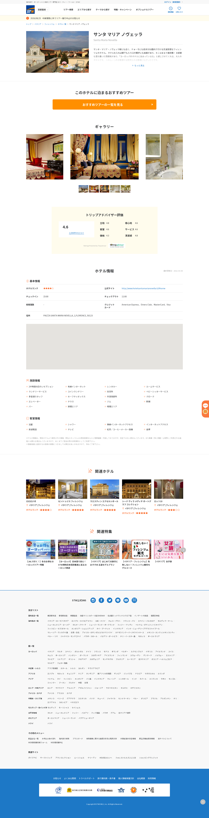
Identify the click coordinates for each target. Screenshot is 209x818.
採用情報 (152, 778)
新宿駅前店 (63, 615)
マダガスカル (150, 673)
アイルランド (160, 651)
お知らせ (57, 778)
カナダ (69, 693)
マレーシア (111, 679)
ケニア (80, 673)
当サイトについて (165, 738)
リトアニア (61, 659)
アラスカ (60, 693)
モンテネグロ (108, 659)
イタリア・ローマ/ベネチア (58, 621)
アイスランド (109, 655)
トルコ (72, 668)
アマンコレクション (63, 757)
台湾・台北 (75, 632)
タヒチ (50, 713)
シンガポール (124, 679)
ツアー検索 (68, 9)
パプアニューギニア (86, 718)
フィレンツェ (49, 24)
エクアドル (51, 702)
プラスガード (78, 738)
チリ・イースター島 (127, 636)
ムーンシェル (79, 757)
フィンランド (122, 655)
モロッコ (141, 636)
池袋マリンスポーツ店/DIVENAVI (92, 615)
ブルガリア (120, 659)
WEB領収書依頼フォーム (37, 742)
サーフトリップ (46, 757)
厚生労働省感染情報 (147, 738)
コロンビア (63, 702)
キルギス (124, 688)
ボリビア (144, 698)
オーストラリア (154, 636)
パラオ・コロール (90, 636)
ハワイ (50, 723)
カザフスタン (135, 688)
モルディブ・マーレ (165, 621)
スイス (170, 651)
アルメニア (71, 688)
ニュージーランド (69, 718)
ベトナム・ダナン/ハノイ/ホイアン (149, 624)
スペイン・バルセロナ (146, 621)
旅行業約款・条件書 (106, 778)
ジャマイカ (111, 698)
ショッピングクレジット (148, 757)
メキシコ (50, 698)
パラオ (105, 713)
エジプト (50, 673)
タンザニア (90, 673)
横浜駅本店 (51, 615)
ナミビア (138, 673)
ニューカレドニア (62, 713)
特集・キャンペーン (123, 9)
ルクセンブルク (137, 651)
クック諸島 (95, 713)
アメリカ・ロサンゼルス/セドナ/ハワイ (97, 632)
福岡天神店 (155, 615)
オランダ (115, 651)
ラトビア (50, 659)
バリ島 (88, 679)
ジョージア (99, 688)
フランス (97, 651)
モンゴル (172, 679)
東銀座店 (73, 615)
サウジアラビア (94, 668)
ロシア (50, 688)
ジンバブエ (128, 673)
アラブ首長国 (52, 668)
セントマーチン (124, 698)
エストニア (170, 655)
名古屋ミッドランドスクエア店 (120, 615)
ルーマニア (131, 659)
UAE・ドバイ (100, 621)
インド (134, 679)
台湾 (86, 682)
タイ (59, 679)
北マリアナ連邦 (124, 713)
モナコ (106, 651)
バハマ (92, 698)
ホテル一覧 (62, 24)
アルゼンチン (165, 698)
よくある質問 (70, 778)
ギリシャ (72, 659)
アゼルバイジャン (85, 688)
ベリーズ (60, 698)
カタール (64, 668)
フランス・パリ (129, 621)
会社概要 (141, 778)
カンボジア (79, 679)
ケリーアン (92, 757)
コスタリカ (82, 698)
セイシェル (76, 707)
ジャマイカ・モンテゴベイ (71, 636)
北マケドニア (143, 659)
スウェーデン (135, 655)
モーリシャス (64, 707)
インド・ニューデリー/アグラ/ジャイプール (143, 628)
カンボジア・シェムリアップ (83, 628)
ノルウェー (159, 655)
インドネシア (118, 628)
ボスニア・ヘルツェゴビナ (162, 659)
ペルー (135, 698)
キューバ (100, 698)
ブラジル (154, 698)
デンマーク (147, 655)
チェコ (50, 655)
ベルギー (124, 651)
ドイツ (88, 651)
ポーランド (84, 655)
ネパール (143, 679)
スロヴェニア (95, 659)
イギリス (149, 651)
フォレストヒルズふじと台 (125, 757)
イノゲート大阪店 (141, 615)
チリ (175, 698)
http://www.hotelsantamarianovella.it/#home (143, 288)
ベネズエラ (74, 702)
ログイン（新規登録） (172, 2)
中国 (80, 682)
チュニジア (71, 673)
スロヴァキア (96, 655)
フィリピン (67, 679)
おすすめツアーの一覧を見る (102, 104)
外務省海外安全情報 (128, 738)
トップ (28, 24)
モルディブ (51, 707)
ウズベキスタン (112, 688)
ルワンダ (161, 673)
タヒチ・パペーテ (79, 624)
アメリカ (50, 693)
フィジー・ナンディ (125, 624)
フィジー (75, 713)
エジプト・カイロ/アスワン (82, 621)
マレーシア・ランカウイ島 (57, 632)
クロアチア (82, 659)
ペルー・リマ (52, 636)
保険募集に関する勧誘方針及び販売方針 (101, 738)
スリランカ (153, 679)
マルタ (59, 651)
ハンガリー (72, 655)
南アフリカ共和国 (104, 673)
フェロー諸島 (62, 663)
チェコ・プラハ (114, 621)
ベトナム (50, 679)
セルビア (50, 663)
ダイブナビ (32, 757)
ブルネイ (72, 682)
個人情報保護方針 (126, 778)
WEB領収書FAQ (57, 742)
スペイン (68, 651)
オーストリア (60, 655)
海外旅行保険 (64, 738)
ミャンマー (51, 682)
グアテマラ (71, 698)
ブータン (62, 682)
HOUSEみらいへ (106, 757)
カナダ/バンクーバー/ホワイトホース (129, 632)
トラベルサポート (87, 778)
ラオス (163, 679)
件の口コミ (76, 233)
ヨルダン (81, 668)
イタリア (37, 24)
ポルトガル (79, 651)
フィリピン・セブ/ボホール (58, 628)
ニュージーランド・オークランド (102, 624)
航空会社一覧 (33, 738)
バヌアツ (85, 713)
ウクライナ (59, 688)
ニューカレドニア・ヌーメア (58, 624)
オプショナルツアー (145, 9)
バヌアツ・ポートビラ (108, 636)
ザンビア (117, 673)
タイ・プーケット (103, 628)
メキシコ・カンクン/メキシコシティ (161, 632)
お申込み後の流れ (49, 738)
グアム (113, 713)
